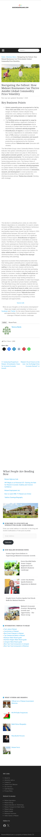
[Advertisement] (20, 31)
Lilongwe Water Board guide (13, 642)
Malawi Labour (8, 809)
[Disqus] (20, 397)
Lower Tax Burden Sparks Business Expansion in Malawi (28, 582)
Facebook (5, 311)
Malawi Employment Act (12, 490)
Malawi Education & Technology (14, 805)
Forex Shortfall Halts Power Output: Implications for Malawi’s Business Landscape (28, 565)
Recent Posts (13, 322)
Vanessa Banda (16, 327)
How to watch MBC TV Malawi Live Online (17, 494)
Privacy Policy (8, 791)
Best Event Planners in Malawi (14, 633)
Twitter (13, 311)
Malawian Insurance (10, 813)
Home (3, 57)
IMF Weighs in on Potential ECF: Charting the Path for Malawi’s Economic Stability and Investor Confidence (20, 485)
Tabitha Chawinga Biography (13, 497)
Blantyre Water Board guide (13, 638)
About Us (7, 778)
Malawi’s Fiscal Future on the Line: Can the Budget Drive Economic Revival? (30, 364)
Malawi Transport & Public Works (14, 807)
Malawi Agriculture (10, 800)
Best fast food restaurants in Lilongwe (16, 644)
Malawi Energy (8, 802)
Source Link (20, 303)
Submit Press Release (10, 784)
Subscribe (8, 542)
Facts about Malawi (10, 629)
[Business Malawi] (20, 6)
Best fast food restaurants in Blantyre (16, 646)
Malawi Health (8, 811)
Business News (11, 57)
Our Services (8, 787)
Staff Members (8, 789)
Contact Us (7, 782)
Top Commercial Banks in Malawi (14, 635)
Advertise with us (9, 780)
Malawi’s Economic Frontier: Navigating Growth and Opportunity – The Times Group (28, 610)
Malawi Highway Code (11, 479)
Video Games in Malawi (11, 815)
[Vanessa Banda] (7, 331)
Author (4, 322)
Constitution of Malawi (11, 631)
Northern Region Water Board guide (15, 640)
